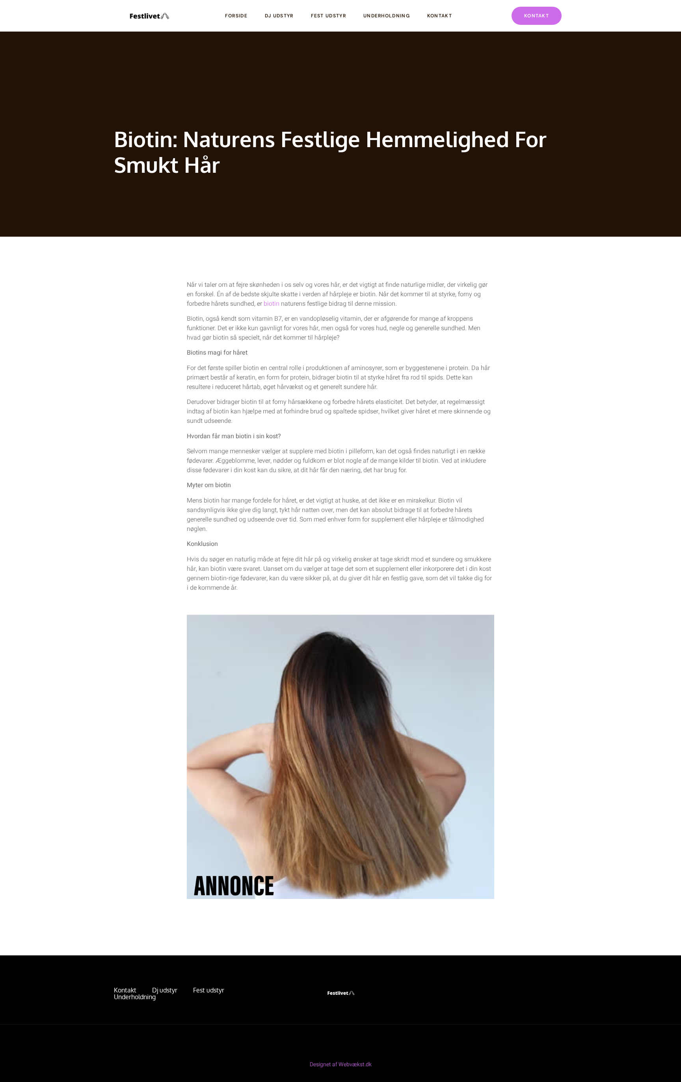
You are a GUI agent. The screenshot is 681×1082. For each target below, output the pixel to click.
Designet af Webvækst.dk (341, 1064)
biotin (271, 303)
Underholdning (386, 16)
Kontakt (439, 16)
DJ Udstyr (279, 16)
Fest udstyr (328, 16)
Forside (236, 16)
